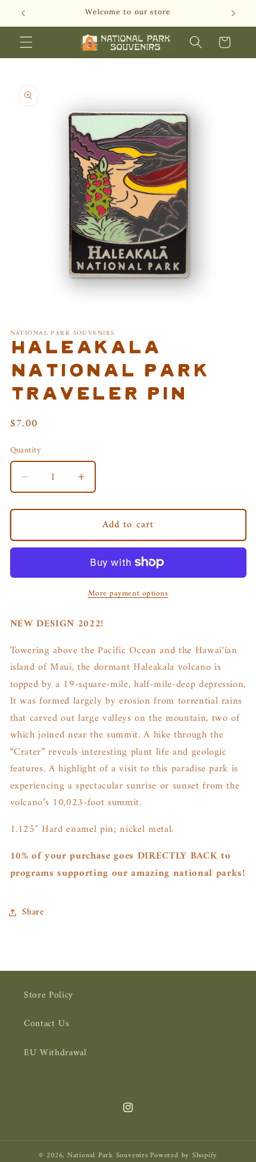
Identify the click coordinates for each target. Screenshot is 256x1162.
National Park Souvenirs (107, 1155)
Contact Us (47, 1024)
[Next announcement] (233, 13)
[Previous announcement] (23, 13)
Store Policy (48, 995)
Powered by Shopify (183, 1155)
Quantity (26, 451)
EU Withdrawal (55, 1053)
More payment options (128, 593)
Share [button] (33, 912)
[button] (26, 42)
